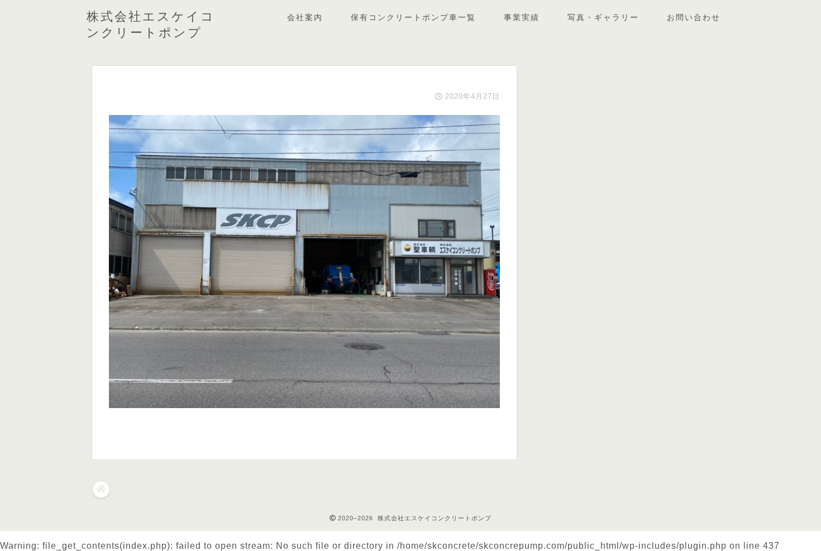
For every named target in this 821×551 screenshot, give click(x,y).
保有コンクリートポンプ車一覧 (413, 17)
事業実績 (522, 17)
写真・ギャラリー (603, 17)
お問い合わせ (693, 17)
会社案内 (305, 17)
